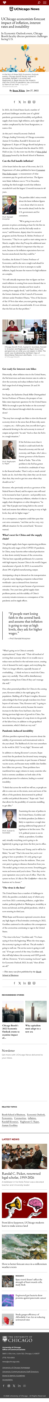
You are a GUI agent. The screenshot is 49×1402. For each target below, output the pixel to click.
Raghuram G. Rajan (29, 1121)
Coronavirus (20, 1118)
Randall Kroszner (10, 1121)
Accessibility (7, 1380)
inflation (32, 1118)
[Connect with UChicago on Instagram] (8, 1386)
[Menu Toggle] (45, 3)
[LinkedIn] (24, 102)
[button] (24, 331)
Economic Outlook (36, 1114)
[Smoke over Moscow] (24, 1246)
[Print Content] (34, 102)
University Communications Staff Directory (20, 1372)
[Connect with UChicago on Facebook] (4, 1386)
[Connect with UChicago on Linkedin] (19, 1386)
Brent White (19, 90)
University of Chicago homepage (16, 1368)
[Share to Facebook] (15, 102)
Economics (7, 1118)
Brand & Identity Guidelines (13, 1376)
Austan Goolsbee (10, 1125)
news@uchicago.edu (11, 1362)
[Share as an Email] (29, 102)
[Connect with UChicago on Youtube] (24, 1386)
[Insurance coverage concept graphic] (8, 1320)
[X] (20, 102)
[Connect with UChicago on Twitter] (14, 1386)
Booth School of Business (13, 1114)
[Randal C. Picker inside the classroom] (24, 1156)
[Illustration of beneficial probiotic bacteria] (8, 1300)
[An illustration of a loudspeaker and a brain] (24, 1205)
